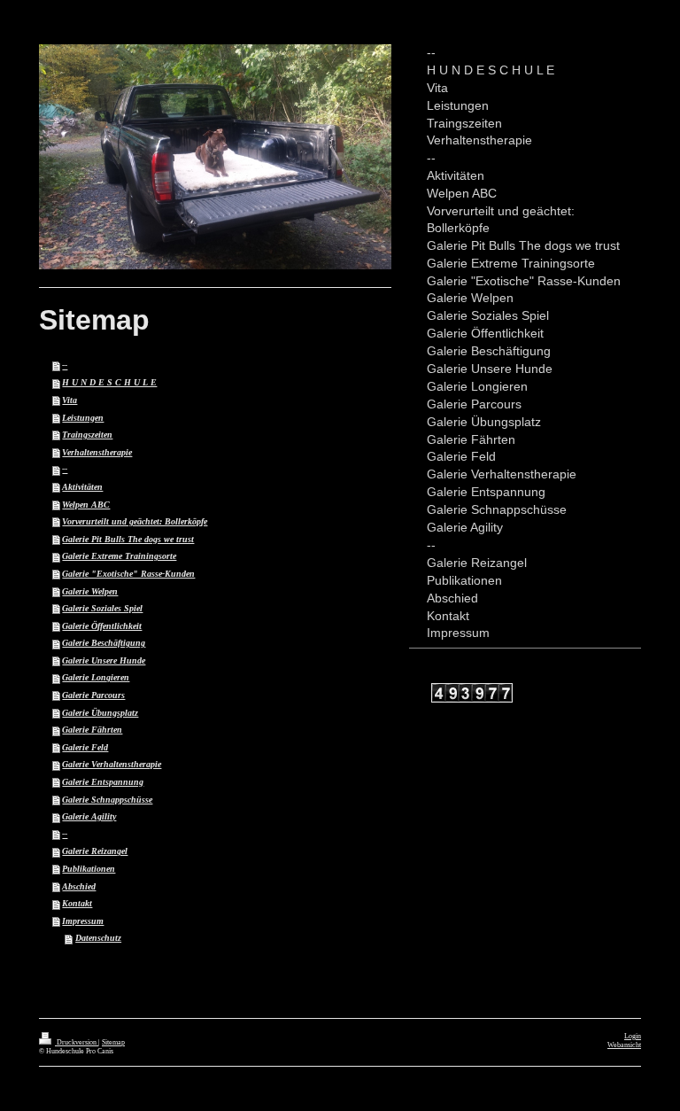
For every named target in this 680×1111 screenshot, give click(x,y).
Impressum (83, 921)
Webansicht (624, 1045)
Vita (69, 400)
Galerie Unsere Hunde (103, 660)
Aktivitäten (82, 487)
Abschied (79, 886)
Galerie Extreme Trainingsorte (119, 556)
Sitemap (113, 1042)
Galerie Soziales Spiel (102, 608)
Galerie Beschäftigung (103, 643)
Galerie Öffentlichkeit (102, 626)
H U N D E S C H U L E (109, 382)
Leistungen (83, 418)
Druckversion (76, 1042)
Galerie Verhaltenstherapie (111, 764)
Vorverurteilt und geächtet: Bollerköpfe (134, 521)
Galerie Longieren (95, 677)
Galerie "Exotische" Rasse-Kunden (128, 574)
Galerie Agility (89, 816)
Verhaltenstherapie (97, 452)
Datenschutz (98, 938)
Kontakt (77, 903)
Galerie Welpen (90, 591)
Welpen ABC (86, 504)
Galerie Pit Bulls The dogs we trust (128, 539)
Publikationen (88, 869)
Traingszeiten (87, 434)
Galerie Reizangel (95, 851)
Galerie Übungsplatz (100, 713)
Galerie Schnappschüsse (107, 799)
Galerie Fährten (92, 729)
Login (632, 1036)
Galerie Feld (85, 747)
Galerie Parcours (93, 695)
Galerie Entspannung (102, 782)
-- (64, 365)
